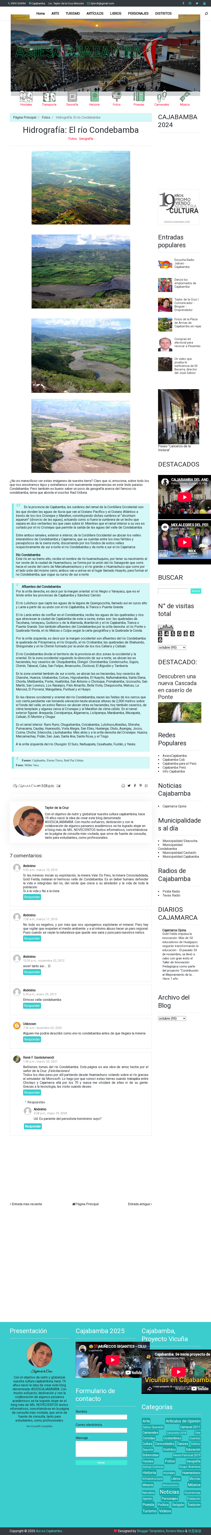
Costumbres (172, 1438)
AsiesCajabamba (175, 756)
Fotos (46, 117)
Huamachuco (191, 1473)
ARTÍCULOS (95, 13)
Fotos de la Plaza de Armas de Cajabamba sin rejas (188, 323)
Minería (147, 1485)
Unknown (29, 1024)
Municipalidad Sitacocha (180, 841)
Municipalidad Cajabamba (181, 857)
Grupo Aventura (189, 1467)
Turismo (149, 1511)
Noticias (169, 1492)
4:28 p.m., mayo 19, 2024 (50, 1113)
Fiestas (147, 1461)
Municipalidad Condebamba (170, 847)
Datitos (195, 1444)
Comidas (148, 1438)
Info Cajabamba (174, 771)
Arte (146, 1421)
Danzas (182, 1444)
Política (163, 1505)
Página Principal (24, 117)
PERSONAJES (138, 13)
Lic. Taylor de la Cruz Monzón (66, 3)
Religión (178, 1505)
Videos (165, 1511)
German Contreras (153, 1466)
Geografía (86, 139)
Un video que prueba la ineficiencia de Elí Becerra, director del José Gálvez (186, 366)
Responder (32, 897)
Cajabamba (38, 3)
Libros (176, 1479)
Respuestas (36, 1102)
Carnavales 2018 (176, 1432)
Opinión (147, 1499)
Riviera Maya (175, 1531)
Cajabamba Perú (174, 767)
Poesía (148, 1504)
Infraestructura (152, 1479)
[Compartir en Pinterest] (141, 786)
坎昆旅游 (194, 1531)
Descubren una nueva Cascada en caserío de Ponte (177, 687)
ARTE (55, 13)
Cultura (147, 1444)
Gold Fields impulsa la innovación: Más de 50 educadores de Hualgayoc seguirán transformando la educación (180, 942)
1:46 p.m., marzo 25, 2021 (40, 1061)
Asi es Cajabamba (49, 1531)
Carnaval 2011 (190, 1427)
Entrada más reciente (27, 1204)
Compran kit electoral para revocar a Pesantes (187, 342)
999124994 (18, 3)
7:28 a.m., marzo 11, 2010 (40, 919)
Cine (197, 1433)
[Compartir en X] (129, 786)
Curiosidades (164, 1444)
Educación (193, 1449)
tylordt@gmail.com (102, 3)
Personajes (170, 1499)
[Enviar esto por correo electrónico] (124, 786)
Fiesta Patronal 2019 (186, 1455)
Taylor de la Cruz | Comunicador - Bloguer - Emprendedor (186, 305)
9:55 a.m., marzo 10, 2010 (40, 870)
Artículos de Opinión (183, 1421)
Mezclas (194, 1479)
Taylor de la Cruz (41, 1371)
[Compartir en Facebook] (135, 786)
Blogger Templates (150, 1531)
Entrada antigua (139, 1204)
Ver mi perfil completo (39, 1426)
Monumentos (170, 1485)
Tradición (194, 1505)
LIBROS (115, 13)
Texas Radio (171, 895)
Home (40, 13)
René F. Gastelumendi (38, 1057)
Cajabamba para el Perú (179, 764)
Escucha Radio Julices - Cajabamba (184, 263)
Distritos (169, 1449)
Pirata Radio (171, 891)
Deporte (147, 1449)
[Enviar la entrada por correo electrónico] (57, 786)
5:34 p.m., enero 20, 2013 (39, 994)
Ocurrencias (192, 1493)
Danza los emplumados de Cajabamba (185, 283)
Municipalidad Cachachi (179, 853)
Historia (149, 1472)
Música (194, 1484)
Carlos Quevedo (153, 1427)
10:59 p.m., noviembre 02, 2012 (43, 960)
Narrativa (148, 1493)
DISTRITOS (163, 13)
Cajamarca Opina (174, 806)
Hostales (169, 1473)
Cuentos (194, 1438)
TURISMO (73, 13)
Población (193, 1499)
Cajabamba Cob (174, 760)
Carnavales (150, 1433)
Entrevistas (150, 1455)
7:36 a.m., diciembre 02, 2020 (42, 1028)
